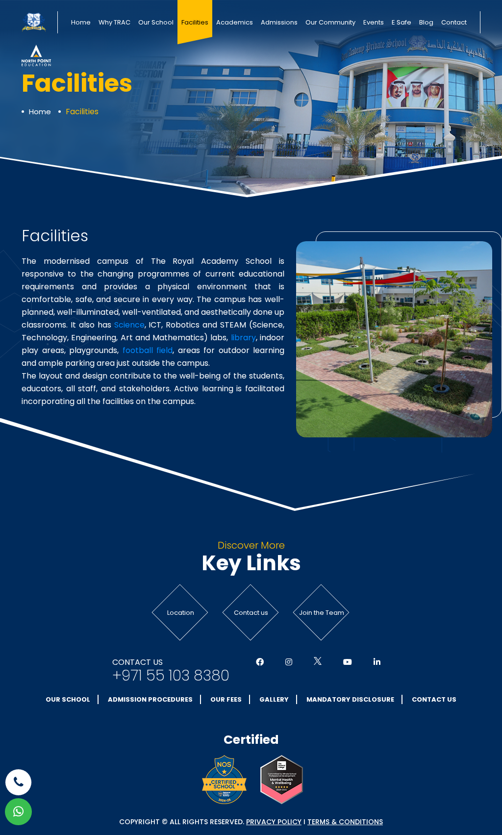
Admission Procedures (150, 699)
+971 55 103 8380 (170, 676)
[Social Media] (259, 662)
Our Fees (226, 699)
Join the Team (321, 612)
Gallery (274, 699)
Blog (426, 22)
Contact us (251, 612)
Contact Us (434, 699)
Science (129, 324)
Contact (454, 22)
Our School (156, 22)
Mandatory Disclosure (350, 699)
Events (373, 22)
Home (81, 22)
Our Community (330, 22)
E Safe (401, 22)
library (243, 337)
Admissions (279, 22)
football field (148, 350)
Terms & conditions (345, 822)
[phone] (18, 782)
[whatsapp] (18, 811)
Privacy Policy (273, 822)
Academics (234, 22)
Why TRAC (114, 22)
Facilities (194, 22)
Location (180, 612)
